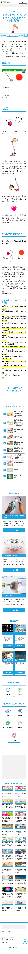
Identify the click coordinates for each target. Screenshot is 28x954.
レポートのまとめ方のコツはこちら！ (14, 389)
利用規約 (3, 935)
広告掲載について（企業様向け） (8, 939)
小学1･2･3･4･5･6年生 (12, 35)
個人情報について (17, 935)
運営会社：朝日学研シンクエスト (8, 932)
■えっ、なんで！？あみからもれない (14, 316)
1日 (26, 35)
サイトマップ (16, 937)
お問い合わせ (4, 942)
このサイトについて (18, 931)
